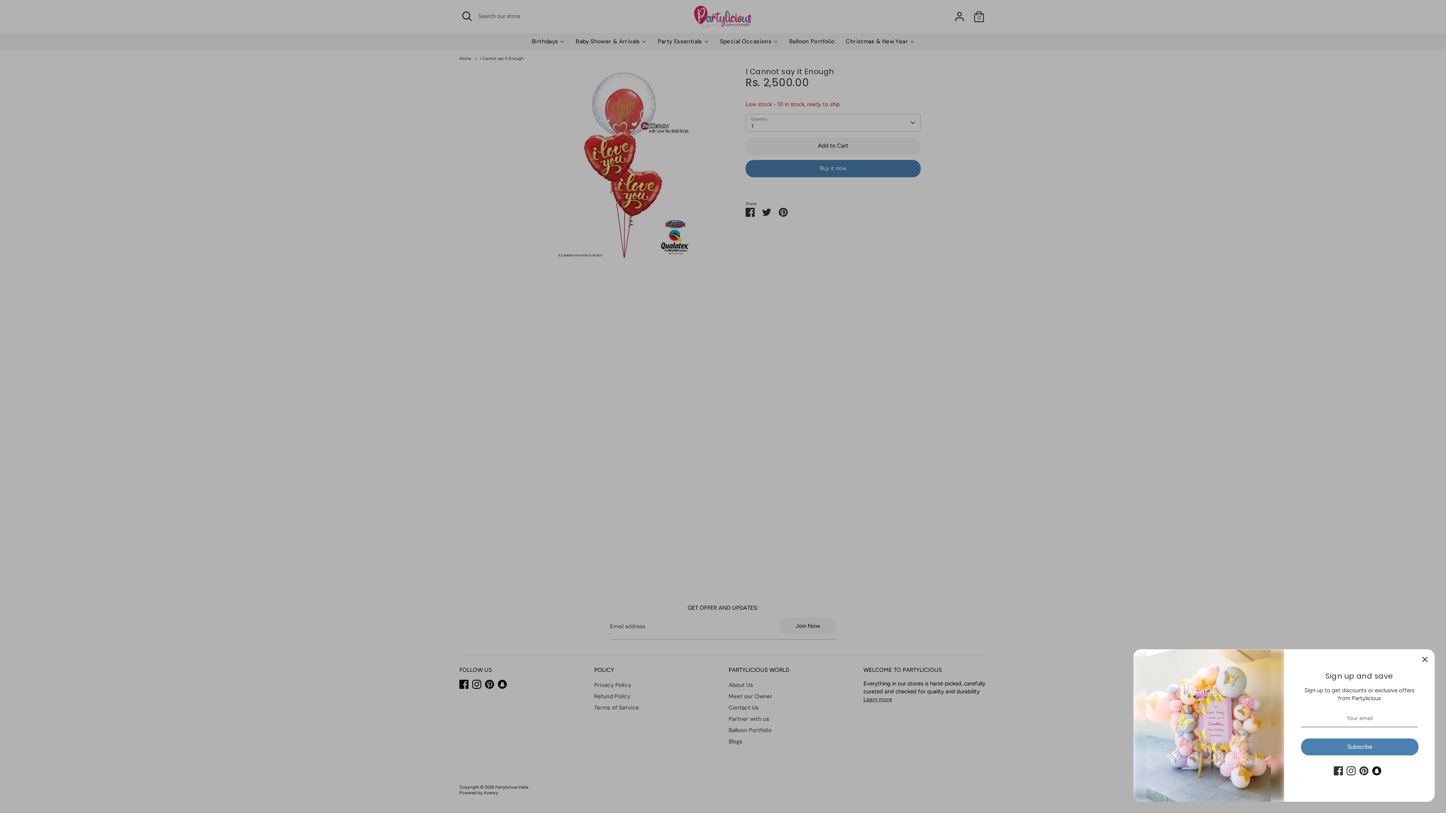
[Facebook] (1338, 770)
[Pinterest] (1363, 770)
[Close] (1425, 659)
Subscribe (1359, 746)
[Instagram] (1351, 770)
